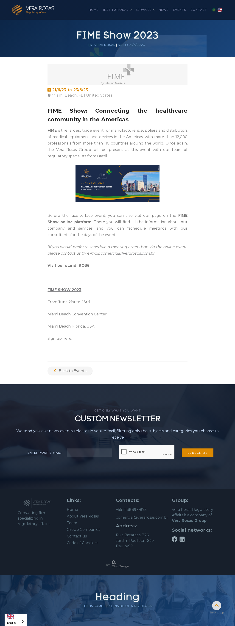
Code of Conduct (82, 543)
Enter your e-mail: (45, 452)
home (94, 9)
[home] (33, 10)
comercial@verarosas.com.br (142, 517)
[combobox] (16, 620)
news (163, 9)
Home (72, 509)
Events (179, 9)
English (12, 621)
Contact (198, 9)
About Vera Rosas (83, 516)
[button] (117, 10)
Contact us (77, 536)
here (67, 338)
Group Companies (83, 529)
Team (72, 523)
